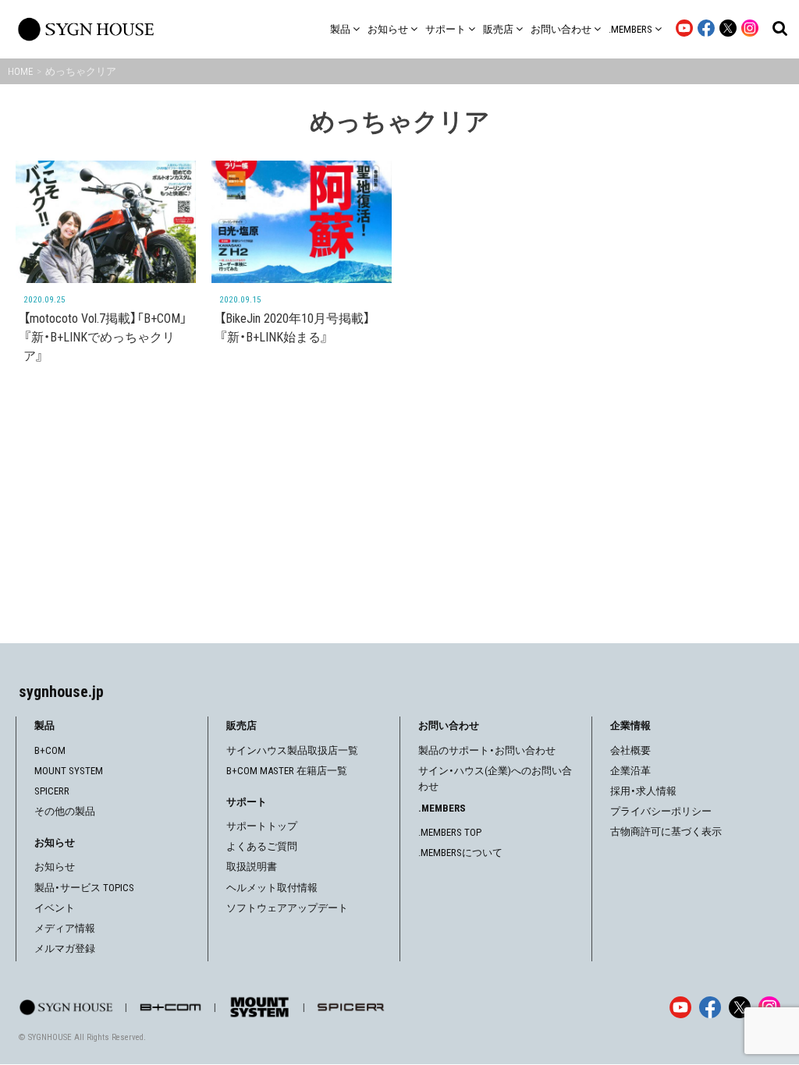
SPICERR (51, 791)
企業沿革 (630, 771)
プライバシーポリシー (661, 811)
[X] (740, 1007)
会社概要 (630, 750)
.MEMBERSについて (460, 852)
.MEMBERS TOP (449, 832)
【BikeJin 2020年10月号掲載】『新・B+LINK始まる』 (294, 328)
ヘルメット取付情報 (272, 887)
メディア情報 (64, 928)
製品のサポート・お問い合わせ (487, 750)
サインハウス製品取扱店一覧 (292, 750)
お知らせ (54, 866)
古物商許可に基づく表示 (666, 831)
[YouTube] (680, 1007)
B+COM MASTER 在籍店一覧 (286, 771)
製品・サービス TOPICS (84, 887)
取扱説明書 (251, 866)
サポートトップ (261, 826)
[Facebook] (710, 1007)
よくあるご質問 (261, 846)
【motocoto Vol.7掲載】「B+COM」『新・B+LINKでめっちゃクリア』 (105, 337)
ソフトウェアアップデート (287, 908)
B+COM (50, 750)
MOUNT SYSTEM (68, 771)
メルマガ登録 (64, 948)
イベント (54, 908)
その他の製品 (64, 811)
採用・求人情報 (643, 791)
